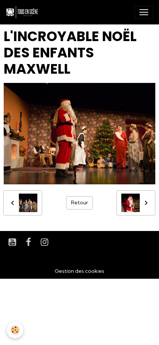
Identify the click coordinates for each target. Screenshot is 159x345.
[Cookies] (15, 330)
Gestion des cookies (79, 271)
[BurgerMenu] (144, 12)
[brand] (23, 12)
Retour (79, 202)
